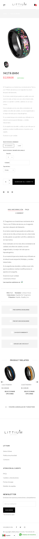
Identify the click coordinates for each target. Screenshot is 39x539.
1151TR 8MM (7, 385)
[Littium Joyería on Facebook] (16, 527)
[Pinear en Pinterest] (12, 192)
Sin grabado (8, 145)
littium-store (26, 293)
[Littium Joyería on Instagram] (24, 527)
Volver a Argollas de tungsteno (21, 407)
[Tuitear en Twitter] (8, 192)
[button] (9, 535)
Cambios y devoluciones (11, 478)
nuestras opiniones (12, 282)
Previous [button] (2, 382)
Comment (19, 213)
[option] (19, 42)
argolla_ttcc (25, 297)
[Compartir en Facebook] (4, 192)
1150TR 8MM (26, 385)
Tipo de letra (6, 166)
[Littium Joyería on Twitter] (20, 527)
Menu (4, 5)
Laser (19, 145)
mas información (15, 209)
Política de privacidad (10, 455)
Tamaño (8, 153)
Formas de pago (8, 482)
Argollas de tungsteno (23, 295)
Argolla (17, 297)
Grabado (7, 162)
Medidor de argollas (9, 486)
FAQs (27, 209)
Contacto (6, 459)
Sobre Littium (7, 451)
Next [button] (37, 382)
